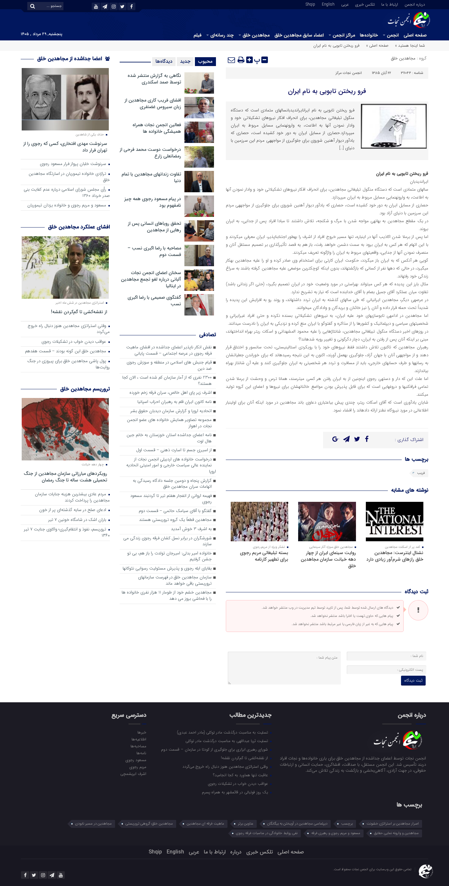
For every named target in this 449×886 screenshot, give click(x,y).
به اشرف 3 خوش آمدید (191, 529)
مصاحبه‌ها (138, 746)
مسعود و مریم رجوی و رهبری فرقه (335, 833)
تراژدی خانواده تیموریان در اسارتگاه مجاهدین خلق (69, 177)
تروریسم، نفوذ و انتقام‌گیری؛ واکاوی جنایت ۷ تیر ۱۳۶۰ (67, 532)
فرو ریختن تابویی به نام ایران (327, 91)
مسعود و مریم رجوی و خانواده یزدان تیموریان (67, 205)
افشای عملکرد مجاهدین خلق (79, 227)
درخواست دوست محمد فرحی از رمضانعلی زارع (150, 153)
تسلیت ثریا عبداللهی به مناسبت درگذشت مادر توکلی (227, 741)
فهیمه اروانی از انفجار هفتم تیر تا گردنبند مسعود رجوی (171, 499)
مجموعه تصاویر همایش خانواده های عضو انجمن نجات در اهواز (169, 423)
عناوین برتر (245, 824)
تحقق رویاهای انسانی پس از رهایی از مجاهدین (154, 227)
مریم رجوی (138, 767)
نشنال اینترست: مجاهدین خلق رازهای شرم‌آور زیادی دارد (394, 556)
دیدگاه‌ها (163, 61)
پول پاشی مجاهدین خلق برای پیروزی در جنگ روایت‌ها (68, 364)
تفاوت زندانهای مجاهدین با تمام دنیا (151, 177)
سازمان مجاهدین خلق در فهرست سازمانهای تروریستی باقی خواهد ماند (175, 580)
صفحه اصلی (415, 35)
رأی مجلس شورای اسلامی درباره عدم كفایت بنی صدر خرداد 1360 (67, 193)
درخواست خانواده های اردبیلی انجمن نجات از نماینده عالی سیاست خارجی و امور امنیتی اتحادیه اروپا (171, 465)
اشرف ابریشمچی (133, 774)
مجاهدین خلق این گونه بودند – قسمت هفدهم (66, 351)
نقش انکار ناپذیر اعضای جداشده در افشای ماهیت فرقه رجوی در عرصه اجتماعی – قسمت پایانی (169, 350)
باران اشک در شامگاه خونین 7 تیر (77, 520)
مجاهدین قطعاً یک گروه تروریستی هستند (175, 520)
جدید (185, 61)
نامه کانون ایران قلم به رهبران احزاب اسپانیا (174, 402)
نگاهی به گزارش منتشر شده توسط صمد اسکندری (154, 79)
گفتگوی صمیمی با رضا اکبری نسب (154, 301)
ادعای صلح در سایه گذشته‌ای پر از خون (73, 510)
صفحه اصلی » (377, 45)
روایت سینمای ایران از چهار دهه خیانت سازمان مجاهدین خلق (328, 559)
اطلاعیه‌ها (138, 739)
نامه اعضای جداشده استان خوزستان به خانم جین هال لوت (169, 438)
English (328, 4)
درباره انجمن (415, 4)
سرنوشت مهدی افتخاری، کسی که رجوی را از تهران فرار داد (65, 146)
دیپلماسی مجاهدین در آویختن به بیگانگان (297, 824)
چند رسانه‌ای (222, 35)
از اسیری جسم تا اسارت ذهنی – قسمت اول (174, 450)
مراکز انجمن (344, 35)
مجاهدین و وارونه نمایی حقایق (396, 833)
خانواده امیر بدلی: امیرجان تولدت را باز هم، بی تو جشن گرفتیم (169, 556)
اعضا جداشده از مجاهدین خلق (70, 59)
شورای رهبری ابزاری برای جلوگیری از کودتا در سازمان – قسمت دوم (215, 749)
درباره (236, 852)
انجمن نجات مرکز (349, 73)
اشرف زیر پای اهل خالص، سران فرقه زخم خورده (171, 393)
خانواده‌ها (369, 35)
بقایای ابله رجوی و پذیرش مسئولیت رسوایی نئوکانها (167, 569)
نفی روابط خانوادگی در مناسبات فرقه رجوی (266, 833)
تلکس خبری (365, 4)
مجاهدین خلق (256, 35)
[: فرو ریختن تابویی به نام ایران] (231, 60)
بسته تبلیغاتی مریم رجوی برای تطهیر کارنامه (264, 556)
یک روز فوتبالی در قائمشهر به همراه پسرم (235, 792)
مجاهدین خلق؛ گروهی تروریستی (149, 824)
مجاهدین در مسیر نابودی (93, 824)
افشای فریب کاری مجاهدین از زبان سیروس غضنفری (153, 103)
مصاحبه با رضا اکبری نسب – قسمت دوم (154, 251)
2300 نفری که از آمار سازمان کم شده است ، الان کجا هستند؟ (167, 381)
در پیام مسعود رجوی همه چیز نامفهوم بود (152, 202)
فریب (421, 473)
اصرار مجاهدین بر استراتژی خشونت (392, 824)
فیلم (197, 35)
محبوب (205, 61)
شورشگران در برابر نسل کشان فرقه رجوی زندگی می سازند (167, 541)
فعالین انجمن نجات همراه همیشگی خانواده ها (156, 128)
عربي (345, 4)
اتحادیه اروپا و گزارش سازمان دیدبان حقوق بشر (171, 411)
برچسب (347, 824)
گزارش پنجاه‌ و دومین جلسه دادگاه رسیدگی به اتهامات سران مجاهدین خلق (172, 484)
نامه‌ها (141, 753)
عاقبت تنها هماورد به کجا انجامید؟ (241, 775)
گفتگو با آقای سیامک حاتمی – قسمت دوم (175, 511)
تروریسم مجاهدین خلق (85, 389)
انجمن (393, 35)
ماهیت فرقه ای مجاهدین (205, 824)
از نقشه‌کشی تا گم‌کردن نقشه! (79, 311)
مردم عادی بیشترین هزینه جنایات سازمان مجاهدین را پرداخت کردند (72, 497)
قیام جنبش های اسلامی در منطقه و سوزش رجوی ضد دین (169, 366)
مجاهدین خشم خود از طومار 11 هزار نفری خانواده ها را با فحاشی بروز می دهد (167, 596)
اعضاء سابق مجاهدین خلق (299, 35)
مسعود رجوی (136, 760)
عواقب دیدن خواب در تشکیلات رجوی (74, 342)
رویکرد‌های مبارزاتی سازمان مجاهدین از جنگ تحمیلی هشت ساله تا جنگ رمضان (65, 476)
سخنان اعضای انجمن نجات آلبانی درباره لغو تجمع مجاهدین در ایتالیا (151, 279)
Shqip (310, 4)
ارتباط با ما (389, 4)
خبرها (141, 732)
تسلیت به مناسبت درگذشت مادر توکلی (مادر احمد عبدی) (223, 732)
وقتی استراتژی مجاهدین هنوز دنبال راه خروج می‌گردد (69, 329)
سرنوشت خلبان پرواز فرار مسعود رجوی (73, 164)
